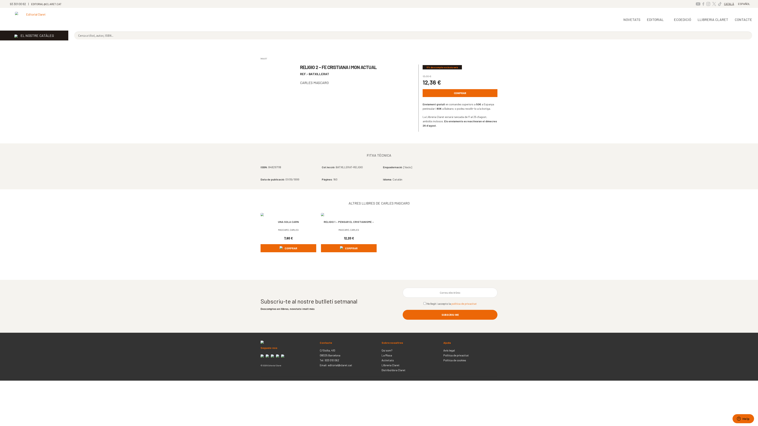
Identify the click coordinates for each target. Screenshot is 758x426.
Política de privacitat (456, 355)
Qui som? (387, 350)
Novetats (631, 19)
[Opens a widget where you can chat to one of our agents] (743, 419)
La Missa (387, 355)
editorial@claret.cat (340, 365)
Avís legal (449, 350)
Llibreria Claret (391, 365)
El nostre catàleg (37, 35)
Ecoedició (682, 19)
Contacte (743, 19)
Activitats (388, 360)
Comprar (460, 93)
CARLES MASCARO (314, 82)
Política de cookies (454, 360)
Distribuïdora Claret (393, 370)
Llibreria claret (713, 19)
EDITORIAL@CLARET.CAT (46, 4)
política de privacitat (464, 303)
